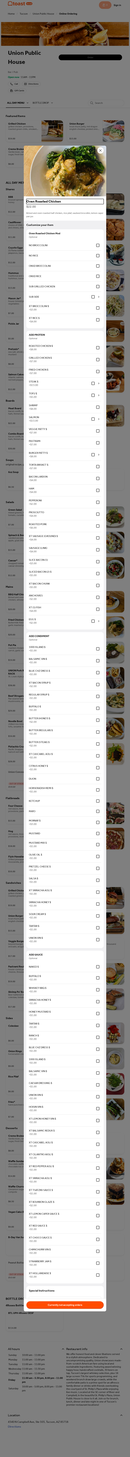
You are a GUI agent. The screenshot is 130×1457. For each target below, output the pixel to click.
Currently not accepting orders (65, 1304)
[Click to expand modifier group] (98, 297)
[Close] (100, 150)
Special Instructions (42, 1290)
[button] (65, 171)
